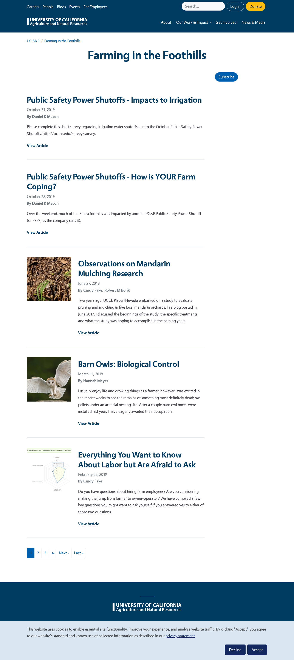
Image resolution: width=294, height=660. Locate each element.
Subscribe (226, 76)
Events (74, 6)
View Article (37, 145)
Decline (235, 649)
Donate (255, 6)
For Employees (95, 6)
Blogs (61, 6)
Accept (257, 649)
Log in (235, 6)
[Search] (222, 6)
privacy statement (180, 635)
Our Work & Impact (192, 22)
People (48, 6)
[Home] (57, 22)
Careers (33, 6)
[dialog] (147, 640)
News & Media (253, 22)
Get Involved (226, 22)
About (166, 22)
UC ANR (33, 41)
